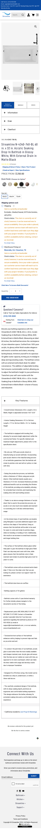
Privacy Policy (20, 816)
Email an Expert (8, 170)
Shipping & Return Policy (11, 167)
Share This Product (28, 167)
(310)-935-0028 (9, 316)
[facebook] (17, 791)
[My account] (28, 15)
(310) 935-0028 (12, 2)
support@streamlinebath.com (12, 4)
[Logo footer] (24, 825)
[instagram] (20, 791)
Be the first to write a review (21, 730)
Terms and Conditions (20, 819)
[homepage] (6, 14)
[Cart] (33, 14)
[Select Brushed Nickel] (10, 184)
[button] (37, 51)
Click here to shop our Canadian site (25, 321)
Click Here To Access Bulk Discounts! (14, 285)
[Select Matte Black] (21, 184)
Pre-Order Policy (9, 243)
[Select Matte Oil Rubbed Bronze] (27, 184)
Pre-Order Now (12, 298)
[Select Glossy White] (33, 184)
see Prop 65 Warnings (28, 712)
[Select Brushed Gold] (16, 184)
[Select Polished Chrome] (4, 184)
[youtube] (23, 791)
